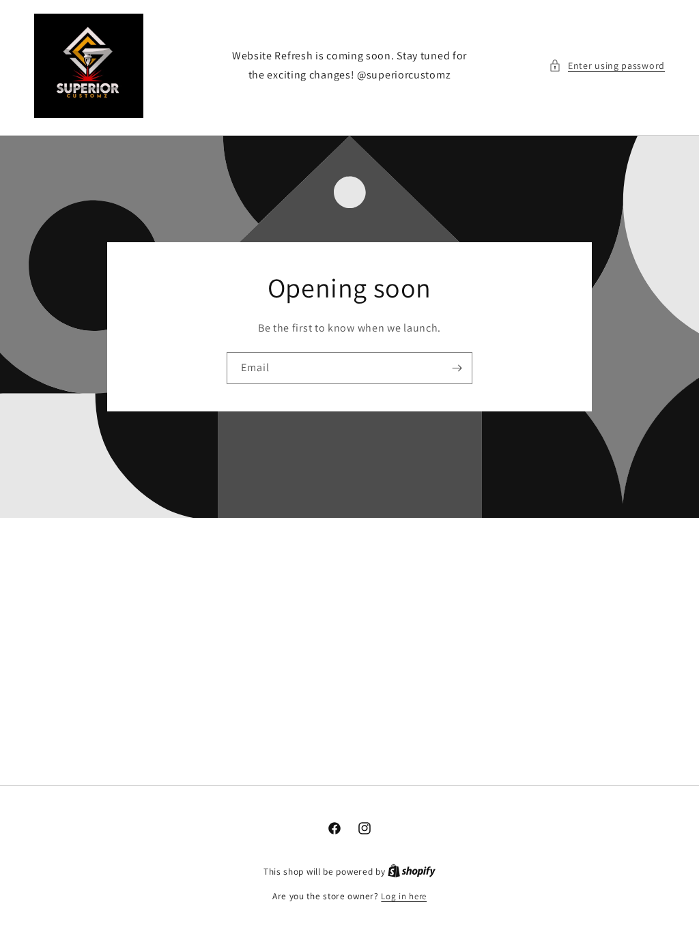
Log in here (404, 896)
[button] (607, 65)
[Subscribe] (457, 368)
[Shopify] (412, 871)
